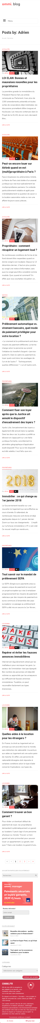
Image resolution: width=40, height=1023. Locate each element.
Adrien (6, 73)
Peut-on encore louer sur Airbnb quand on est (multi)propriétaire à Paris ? (19, 167)
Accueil (4, 38)
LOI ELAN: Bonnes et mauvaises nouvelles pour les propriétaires (19, 82)
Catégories (6, 966)
